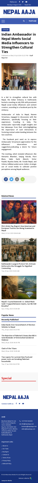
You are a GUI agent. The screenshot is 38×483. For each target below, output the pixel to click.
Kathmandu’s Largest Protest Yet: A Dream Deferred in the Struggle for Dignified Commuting (19, 266)
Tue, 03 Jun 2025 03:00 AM (10, 271)
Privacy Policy (6, 460)
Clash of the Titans (9, 348)
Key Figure (6, 452)
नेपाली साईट (32, 21)
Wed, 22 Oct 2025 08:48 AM (11, 233)
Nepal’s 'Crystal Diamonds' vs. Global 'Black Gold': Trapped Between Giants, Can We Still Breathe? (19, 304)
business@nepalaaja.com (29, 427)
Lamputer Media (7, 480)
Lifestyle (6, 29)
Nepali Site (28, 5)
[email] (17, 179)
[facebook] (6, 179)
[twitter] (11, 179)
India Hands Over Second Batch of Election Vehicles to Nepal (18, 326)
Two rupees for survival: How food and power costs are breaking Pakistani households (17, 359)
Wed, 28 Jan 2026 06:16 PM (11, 342)
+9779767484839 (27, 421)
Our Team (5, 449)
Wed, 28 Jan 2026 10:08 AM (11, 351)
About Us (5, 446)
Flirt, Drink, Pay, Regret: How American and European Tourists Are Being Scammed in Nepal (18, 228)
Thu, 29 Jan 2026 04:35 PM (11, 329)
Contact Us (6, 454)
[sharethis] (23, 179)
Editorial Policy (7, 463)
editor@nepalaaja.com (28, 429)
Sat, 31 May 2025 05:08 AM (11, 309)
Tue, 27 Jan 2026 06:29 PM (10, 364)
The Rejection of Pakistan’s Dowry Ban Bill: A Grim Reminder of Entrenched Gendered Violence (19, 338)
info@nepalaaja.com (28, 424)
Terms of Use (6, 458)
